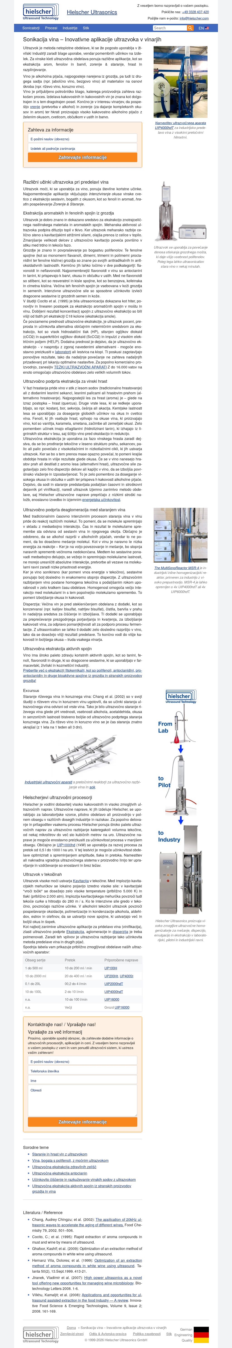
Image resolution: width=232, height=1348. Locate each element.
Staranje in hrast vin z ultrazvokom (59, 1154)
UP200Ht (111, 975)
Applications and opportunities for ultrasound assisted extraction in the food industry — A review (87, 1297)
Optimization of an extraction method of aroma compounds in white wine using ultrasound (87, 1263)
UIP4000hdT (113, 991)
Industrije (70, 27)
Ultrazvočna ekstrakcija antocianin (59, 1173)
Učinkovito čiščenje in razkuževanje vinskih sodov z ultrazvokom (84, 1179)
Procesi (51, 27)
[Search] (190, 28)
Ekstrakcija (75, 931)
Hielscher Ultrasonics (92, 12)
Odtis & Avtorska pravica (107, 1333)
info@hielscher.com (194, 18)
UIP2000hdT (113, 983)
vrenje (35, 106)
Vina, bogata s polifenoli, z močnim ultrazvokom (70, 1160)
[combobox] (170, 28)
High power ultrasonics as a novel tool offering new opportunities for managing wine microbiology (87, 1280)
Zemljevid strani (72, 1333)
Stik (86, 27)
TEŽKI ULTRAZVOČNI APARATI (80, 367)
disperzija (120, 931)
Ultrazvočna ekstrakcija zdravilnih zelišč (64, 1166)
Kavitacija (81, 880)
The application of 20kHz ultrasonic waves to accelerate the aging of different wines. (87, 1222)
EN (201, 28)
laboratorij (63, 351)
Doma (71, 1327)
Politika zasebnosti (147, 1333)
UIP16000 (111, 999)
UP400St (126, 975)
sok (92, 787)
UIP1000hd (66, 844)
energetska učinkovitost (101, 499)
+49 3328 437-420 (195, 11)
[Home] (41, 10)
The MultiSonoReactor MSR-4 (176, 567)
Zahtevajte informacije (82, 157)
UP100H (110, 967)
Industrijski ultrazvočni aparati (48, 782)
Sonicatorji (31, 27)
